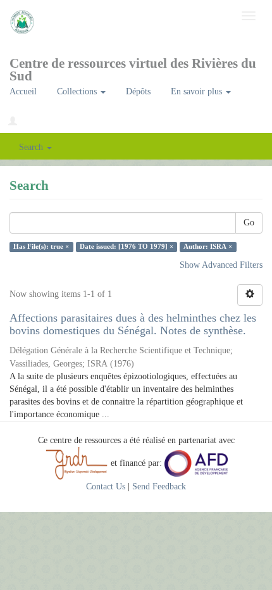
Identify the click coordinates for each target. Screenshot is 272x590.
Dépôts (138, 91)
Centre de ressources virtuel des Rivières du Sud (132, 67)
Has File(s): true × (41, 246)
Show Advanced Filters (221, 265)
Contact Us (105, 486)
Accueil (23, 91)
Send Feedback (159, 486)
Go (249, 222)
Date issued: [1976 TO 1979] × (126, 246)
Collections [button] (78, 91)
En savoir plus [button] (198, 91)
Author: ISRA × (207, 246)
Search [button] (32, 147)
